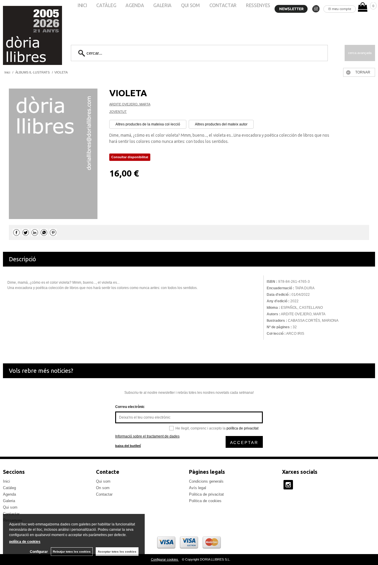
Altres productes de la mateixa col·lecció (147, 124)
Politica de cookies (205, 501)
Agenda (9, 494)
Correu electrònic (130, 407)
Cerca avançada (360, 53)
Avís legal (197, 488)
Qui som (10, 507)
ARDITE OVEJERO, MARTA (129, 104)
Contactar (104, 494)
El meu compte (339, 8)
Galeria (9, 501)
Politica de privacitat (206, 494)
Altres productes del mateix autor (221, 124)
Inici (6, 481)
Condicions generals (206, 481)
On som (103, 488)
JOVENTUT (118, 111)
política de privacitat (242, 428)
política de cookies (24, 542)
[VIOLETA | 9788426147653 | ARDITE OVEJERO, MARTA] (53, 154)
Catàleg (9, 488)
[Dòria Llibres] (15, 35)
